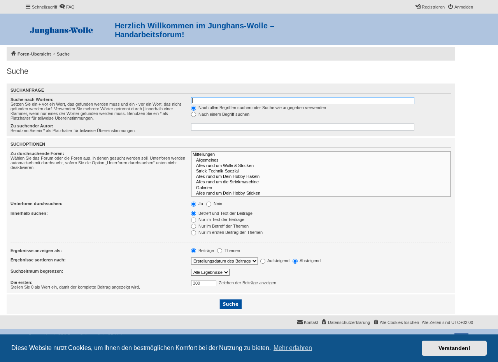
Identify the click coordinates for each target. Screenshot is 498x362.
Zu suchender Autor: (32, 126)
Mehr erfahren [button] (293, 348)
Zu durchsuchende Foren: (37, 153)
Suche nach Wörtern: (32, 99)
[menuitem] (67, 7)
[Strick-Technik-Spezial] (321, 171)
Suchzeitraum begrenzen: (37, 271)
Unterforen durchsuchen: (37, 203)
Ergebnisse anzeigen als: (36, 250)
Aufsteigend (278, 260)
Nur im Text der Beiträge (220, 219)
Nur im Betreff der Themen (223, 226)
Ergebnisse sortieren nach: (38, 260)
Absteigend (310, 260)
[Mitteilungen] (321, 154)
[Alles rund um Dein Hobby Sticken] (321, 193)
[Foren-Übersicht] (70, 29)
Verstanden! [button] (454, 348)
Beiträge (205, 250)
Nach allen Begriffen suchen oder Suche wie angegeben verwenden (261, 107)
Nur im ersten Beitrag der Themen (230, 232)
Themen (231, 250)
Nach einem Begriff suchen (223, 114)
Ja (200, 203)
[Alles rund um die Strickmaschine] (321, 182)
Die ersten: (22, 282)
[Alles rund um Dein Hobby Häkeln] (321, 176)
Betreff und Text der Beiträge (225, 213)
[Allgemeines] (321, 160)
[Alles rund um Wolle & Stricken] (321, 166)
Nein (217, 203)
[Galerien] (321, 188)
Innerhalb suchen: (29, 213)
